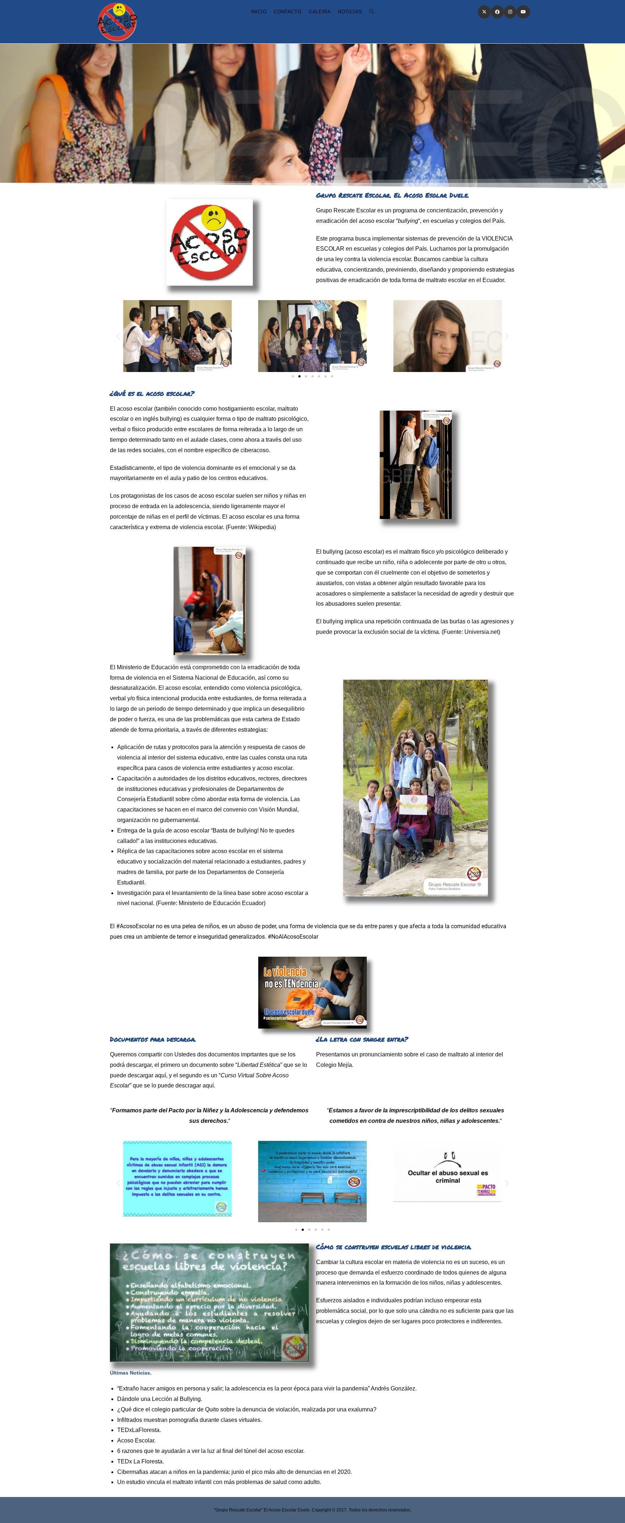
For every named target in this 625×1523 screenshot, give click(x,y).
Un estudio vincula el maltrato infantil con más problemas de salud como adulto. (219, 1482)
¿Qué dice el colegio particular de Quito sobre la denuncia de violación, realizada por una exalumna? (247, 1409)
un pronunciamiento (377, 1054)
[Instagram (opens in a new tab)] (510, 11)
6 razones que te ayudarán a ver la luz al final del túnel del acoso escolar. (211, 1451)
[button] (118, 336)
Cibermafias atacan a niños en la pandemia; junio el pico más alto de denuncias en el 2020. (234, 1472)
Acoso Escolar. (136, 1440)
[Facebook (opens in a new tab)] (497, 11)
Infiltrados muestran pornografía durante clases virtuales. (189, 1420)
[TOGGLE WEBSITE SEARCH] (372, 11)
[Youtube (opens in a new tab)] (523, 11)
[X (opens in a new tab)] (484, 11)
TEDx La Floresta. (140, 1461)
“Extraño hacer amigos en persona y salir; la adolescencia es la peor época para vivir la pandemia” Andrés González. (267, 1388)
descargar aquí (147, 1075)
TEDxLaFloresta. (139, 1430)
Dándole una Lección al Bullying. (159, 1399)
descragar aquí (194, 1085)
